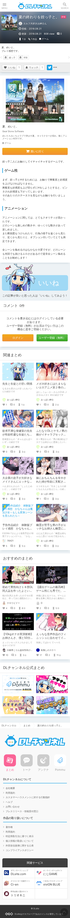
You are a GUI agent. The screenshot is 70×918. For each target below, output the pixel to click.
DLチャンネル (35, 6)
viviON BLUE (52, 883)
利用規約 (10, 792)
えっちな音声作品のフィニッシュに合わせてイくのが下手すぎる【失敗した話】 (51, 639)
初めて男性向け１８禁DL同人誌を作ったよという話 (17, 590)
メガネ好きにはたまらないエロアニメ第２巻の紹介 (51, 387)
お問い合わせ (13, 806)
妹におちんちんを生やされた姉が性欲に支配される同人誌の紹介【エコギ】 (51, 483)
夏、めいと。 (10, 126)
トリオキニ (19, 893)
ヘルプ (9, 801)
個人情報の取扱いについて (20, 840)
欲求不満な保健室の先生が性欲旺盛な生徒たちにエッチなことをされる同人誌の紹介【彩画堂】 (17, 436)
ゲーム (45, 38)
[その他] (55, 67)
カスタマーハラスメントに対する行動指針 (28, 797)
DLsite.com (19, 872)
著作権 (9, 827)
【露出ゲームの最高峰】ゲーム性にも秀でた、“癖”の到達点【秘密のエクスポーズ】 (51, 592)
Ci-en (20, 883)
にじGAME (52, 872)
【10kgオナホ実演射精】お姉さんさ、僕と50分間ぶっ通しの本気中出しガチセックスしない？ (17, 639)
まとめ (26, 725)
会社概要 (10, 788)
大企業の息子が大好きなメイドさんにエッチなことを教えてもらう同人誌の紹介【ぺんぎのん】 (17, 483)
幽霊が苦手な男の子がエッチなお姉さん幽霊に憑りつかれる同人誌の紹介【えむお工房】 (51, 530)
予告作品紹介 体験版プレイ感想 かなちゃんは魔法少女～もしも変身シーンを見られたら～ (17, 530)
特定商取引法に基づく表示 (20, 836)
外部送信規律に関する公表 (20, 845)
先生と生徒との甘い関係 (17, 383)
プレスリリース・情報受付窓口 (22, 811)
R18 (25, 57)
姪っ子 (12, 57)
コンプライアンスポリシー (20, 850)
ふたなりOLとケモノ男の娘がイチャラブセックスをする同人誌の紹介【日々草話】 (51, 436)
